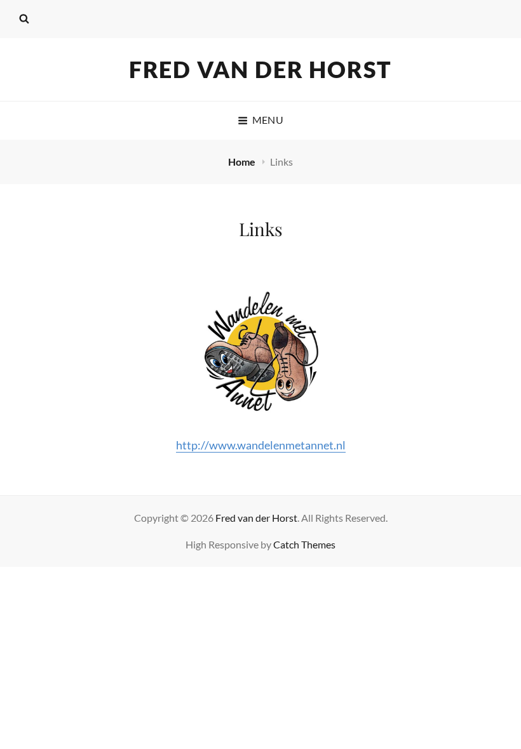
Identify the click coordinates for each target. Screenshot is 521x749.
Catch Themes (304, 544)
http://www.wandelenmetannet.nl (261, 445)
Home (242, 162)
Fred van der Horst (260, 69)
